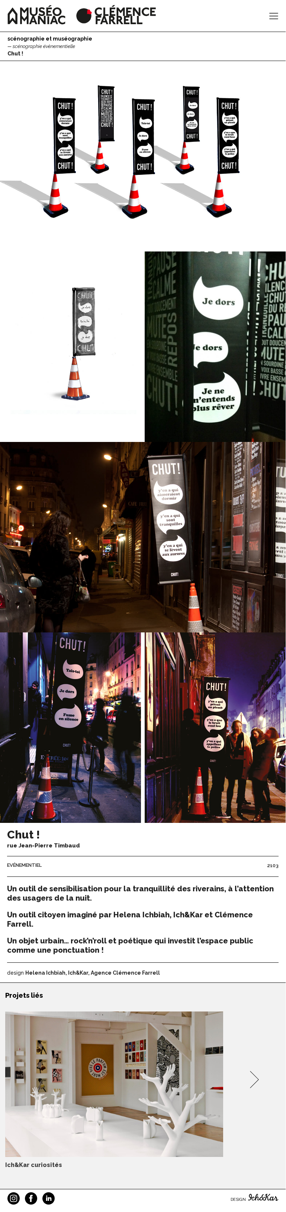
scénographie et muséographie (49, 39)
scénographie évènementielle (44, 46)
